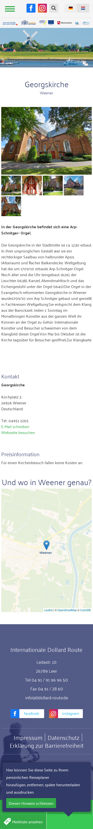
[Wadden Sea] (83, 23)
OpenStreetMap (67, 610)
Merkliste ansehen (27, 821)
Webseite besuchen (18, 432)
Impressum (28, 737)
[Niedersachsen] (65, 22)
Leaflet (48, 610)
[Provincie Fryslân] (10, 23)
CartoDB (85, 610)
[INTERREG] (46, 22)
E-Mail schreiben (15, 426)
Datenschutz (63, 737)
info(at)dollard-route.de (46, 697)
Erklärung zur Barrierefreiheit (47, 745)
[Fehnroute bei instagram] (42, 8)
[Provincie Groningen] (28, 22)
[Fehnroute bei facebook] (31, 8)
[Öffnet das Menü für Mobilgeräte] (10, 8)
